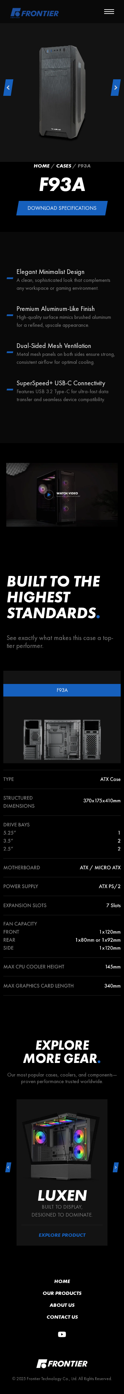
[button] (8, 87)
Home (42, 166)
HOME (62, 1281)
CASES (63, 166)
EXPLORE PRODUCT (62, 1235)
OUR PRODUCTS (62, 1293)
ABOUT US (62, 1305)
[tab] (62, 690)
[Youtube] (62, 1334)
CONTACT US (62, 1317)
